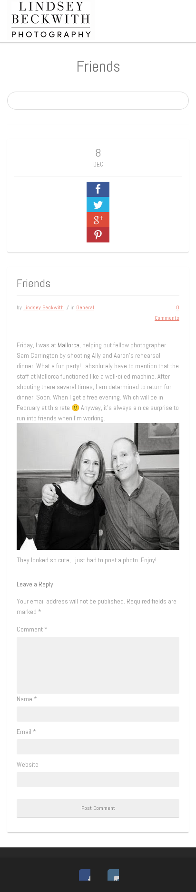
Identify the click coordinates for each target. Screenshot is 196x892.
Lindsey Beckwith (43, 307)
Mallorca (68, 345)
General (85, 307)
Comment (32, 629)
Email (26, 731)
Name (27, 699)
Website (28, 764)
